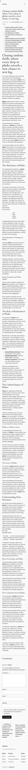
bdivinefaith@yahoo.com (17, 22)
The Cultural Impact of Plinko (13, 42)
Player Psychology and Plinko (13, 49)
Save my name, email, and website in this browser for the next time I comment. (15, 711)
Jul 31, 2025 (5, 22)
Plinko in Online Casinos (12, 44)
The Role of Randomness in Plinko (15, 40)
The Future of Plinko (11, 46)
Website (4, 703)
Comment (5, 673)
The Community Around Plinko (14, 51)
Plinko (4, 101)
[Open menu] (25, 4)
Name (4, 689)
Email (4, 696)
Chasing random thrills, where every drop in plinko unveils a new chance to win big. (15, 29)
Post (4, 24)
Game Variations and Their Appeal (15, 38)
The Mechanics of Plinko (12, 33)
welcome (4, 4)
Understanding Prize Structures (14, 47)
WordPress (11, 767)
